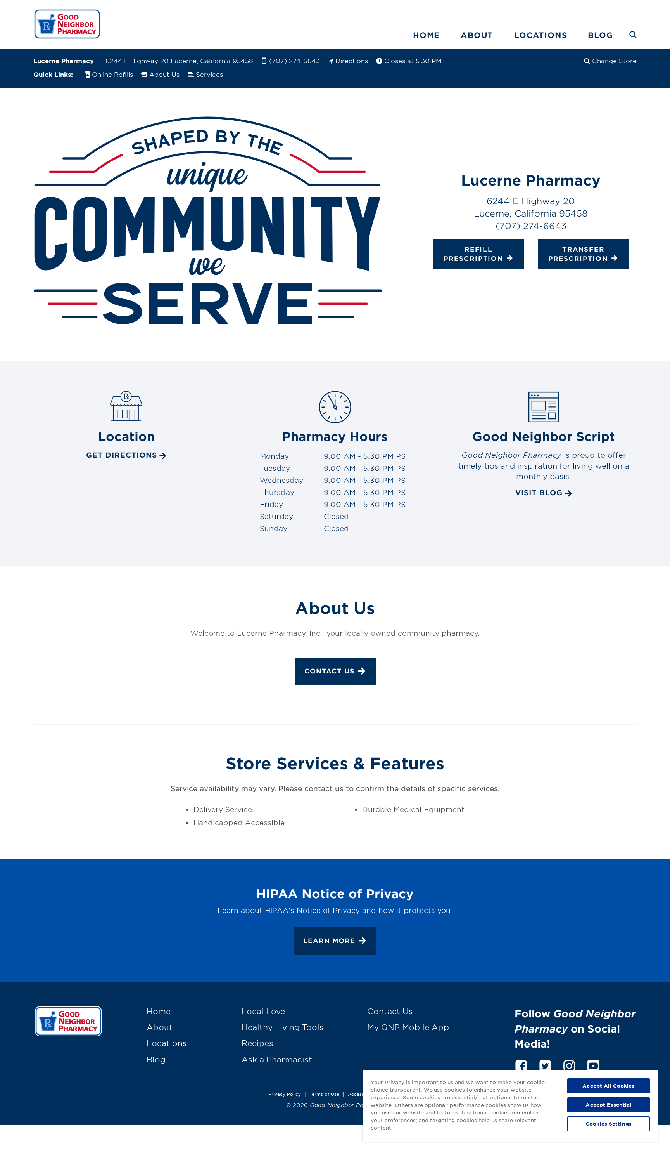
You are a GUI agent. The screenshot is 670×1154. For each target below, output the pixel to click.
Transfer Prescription (578, 253)
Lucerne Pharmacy (63, 60)
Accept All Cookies (608, 1086)
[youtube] (593, 1064)
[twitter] (545, 1064)
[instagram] (569, 1064)
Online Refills (112, 74)
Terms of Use (324, 1094)
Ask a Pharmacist (277, 1059)
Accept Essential (608, 1105)
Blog (600, 35)
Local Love (263, 1011)
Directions (351, 60)
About (477, 35)
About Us (164, 74)
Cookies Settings (608, 1124)
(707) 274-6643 (294, 60)
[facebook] (521, 1064)
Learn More (329, 940)
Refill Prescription (473, 253)
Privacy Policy (284, 1094)
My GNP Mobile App (408, 1027)
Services (209, 74)
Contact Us (329, 671)
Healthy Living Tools (283, 1027)
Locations (540, 35)
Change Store (614, 60)
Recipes (257, 1043)
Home (426, 35)
